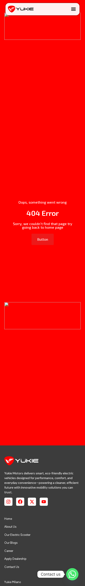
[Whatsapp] (72, 574)
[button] (73, 9)
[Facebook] (20, 502)
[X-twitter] (32, 502)
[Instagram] (8, 502)
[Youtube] (44, 502)
